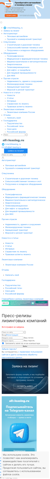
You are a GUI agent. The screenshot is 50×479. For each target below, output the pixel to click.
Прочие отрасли (11, 78)
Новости (11, 95)
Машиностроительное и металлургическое (27, 61)
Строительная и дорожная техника (23, 45)
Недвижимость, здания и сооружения (24, 81)
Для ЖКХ (11, 75)
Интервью (11, 101)
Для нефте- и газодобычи (18, 70)
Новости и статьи (11, 92)
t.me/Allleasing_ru (14, 28)
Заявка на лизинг (11, 30)
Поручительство (14, 123)
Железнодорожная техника (19, 84)
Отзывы (7, 115)
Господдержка (10, 120)
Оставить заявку (25, 386)
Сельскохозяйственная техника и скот (25, 47)
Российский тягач (15, 126)
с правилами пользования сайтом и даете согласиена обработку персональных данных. (22, 355)
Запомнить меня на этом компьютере (22, 343)
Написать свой (14, 118)
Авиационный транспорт (18, 87)
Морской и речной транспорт (21, 89)
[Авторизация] (3, 158)
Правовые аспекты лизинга (19, 106)
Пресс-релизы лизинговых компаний (26, 299)
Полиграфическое (15, 56)
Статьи (10, 98)
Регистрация (12, 335)
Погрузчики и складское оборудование (25, 50)
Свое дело (12, 129)
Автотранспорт (10, 33)
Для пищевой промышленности (21, 73)
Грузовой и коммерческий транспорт (24, 39)
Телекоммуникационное (18, 67)
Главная (5, 299)
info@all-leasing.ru (12, 147)
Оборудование (10, 53)
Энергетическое (14, 64)
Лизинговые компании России (21, 112)
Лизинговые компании (13, 109)
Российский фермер (16, 132)
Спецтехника (9, 42)
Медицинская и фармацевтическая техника (27, 59)
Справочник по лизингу (18, 104)
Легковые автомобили (17, 36)
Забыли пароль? (9, 349)
